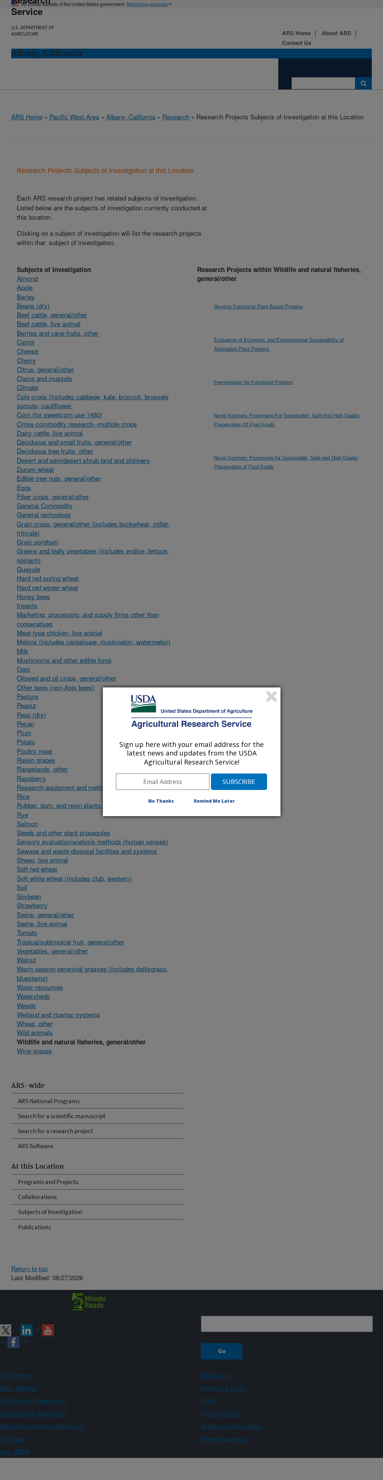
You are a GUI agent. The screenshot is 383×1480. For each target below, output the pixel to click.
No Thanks (161, 801)
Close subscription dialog (271, 696)
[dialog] (192, 751)
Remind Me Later (214, 801)
